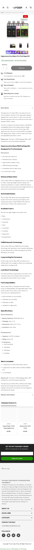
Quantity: (4, 64)
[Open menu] (3, 7)
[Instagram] (8, 535)
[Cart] (30, 7)
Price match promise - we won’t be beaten (13, 60)
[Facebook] (3, 535)
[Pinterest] (13, 535)
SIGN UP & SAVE (17, 458)
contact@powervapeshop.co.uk (11, 525)
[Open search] (7, 7)
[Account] (26, 7)
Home (2, 12)
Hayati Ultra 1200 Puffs (25, 427)
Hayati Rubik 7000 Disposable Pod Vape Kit (9, 427)
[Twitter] (18, 535)
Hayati (9, 424)
